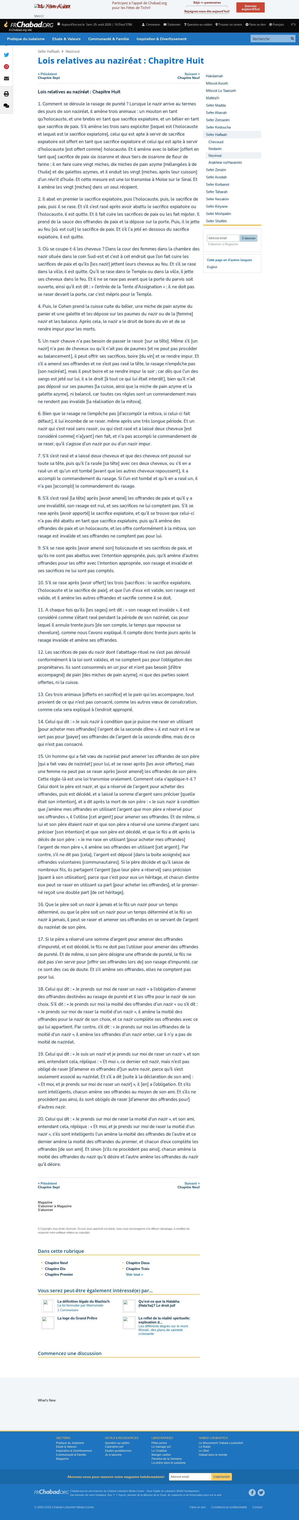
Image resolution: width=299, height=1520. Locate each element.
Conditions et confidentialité (229, 1507)
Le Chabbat (159, 1450)
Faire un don (257, 24)
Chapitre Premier (59, 1274)
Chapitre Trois (137, 1269)
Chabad (111, 1491)
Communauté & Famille (108, 39)
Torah (163, 1495)
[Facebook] (252, 1492)
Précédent (49, 76)
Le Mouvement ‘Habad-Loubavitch (221, 1443)
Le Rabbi (205, 1446)
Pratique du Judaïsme (26, 39)
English (212, 267)
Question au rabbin (199, 24)
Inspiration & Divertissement (161, 39)
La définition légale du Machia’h (83, 1301)
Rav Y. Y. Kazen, (117, 1495)
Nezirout (73, 51)
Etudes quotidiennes (118, 1450)
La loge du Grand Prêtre (77, 1318)
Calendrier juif (114, 1446)
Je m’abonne (113, 1454)
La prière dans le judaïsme (169, 1462)
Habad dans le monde (213, 1454)
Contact (257, 1507)
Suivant (189, 76)
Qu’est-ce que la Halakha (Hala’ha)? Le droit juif (159, 1303)
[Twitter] (261, 1492)
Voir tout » (134, 1274)
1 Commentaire (67, 1310)
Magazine (62, 1458)
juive (206, 1495)
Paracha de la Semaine (167, 1458)
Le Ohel (204, 1450)
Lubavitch (122, 1491)
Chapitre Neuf (56, 1263)
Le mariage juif (161, 1446)
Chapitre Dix (55, 1269)
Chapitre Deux (138, 1263)
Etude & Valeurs (66, 39)
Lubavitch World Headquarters (182, 1491)
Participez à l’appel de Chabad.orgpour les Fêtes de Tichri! (139, 5)
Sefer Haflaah (49, 51)
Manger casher (161, 1454)
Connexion (152, 24)
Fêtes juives (159, 1443)
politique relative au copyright (72, 1232)
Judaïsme (176, 1495)
